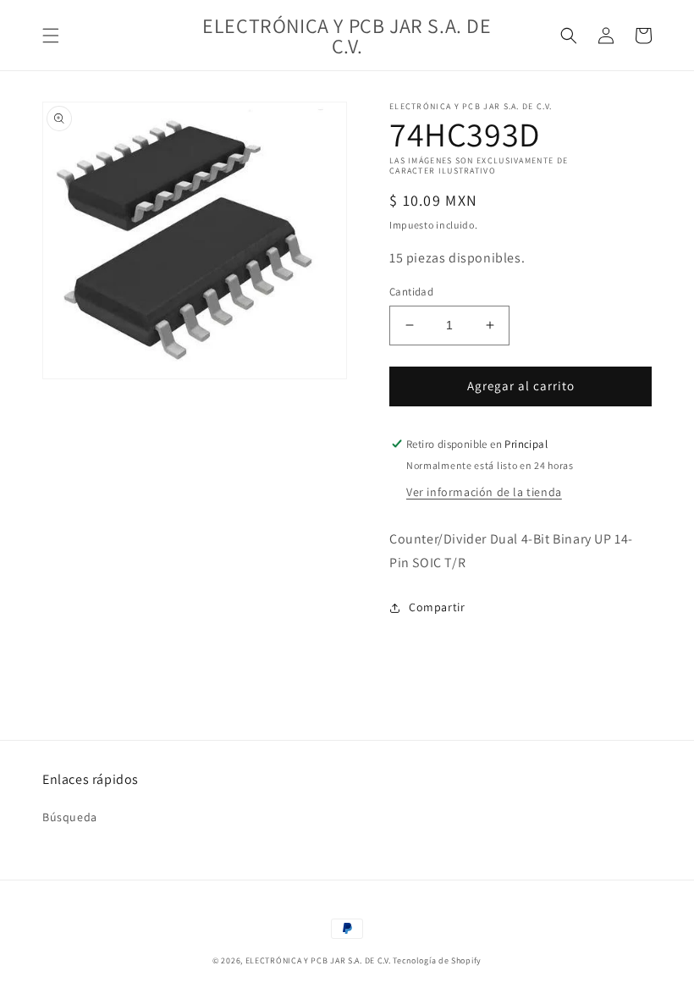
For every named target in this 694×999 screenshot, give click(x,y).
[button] (50, 35)
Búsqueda (69, 817)
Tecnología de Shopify (437, 960)
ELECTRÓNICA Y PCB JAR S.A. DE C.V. (318, 960)
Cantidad (411, 291)
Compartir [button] (437, 607)
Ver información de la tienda (484, 492)
